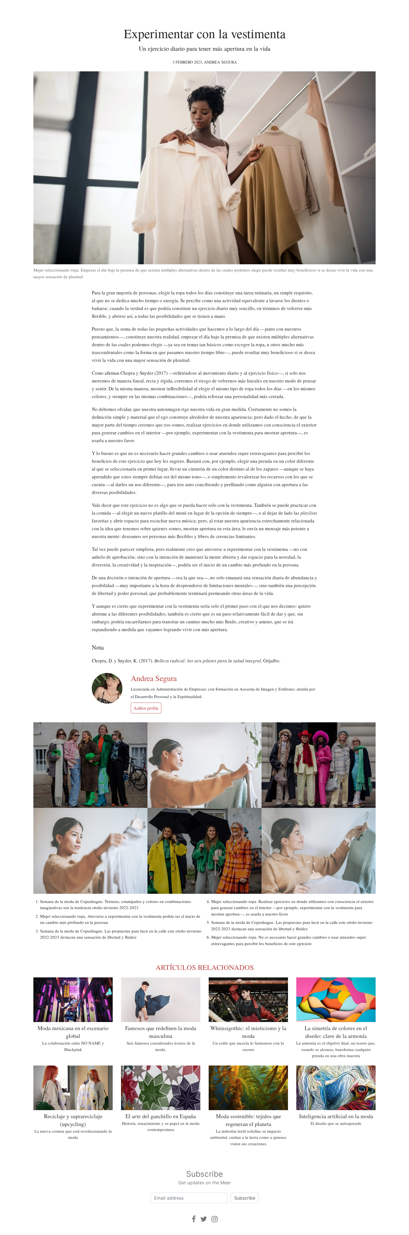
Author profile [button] (146, 708)
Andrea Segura (220, 62)
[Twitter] (203, 1219)
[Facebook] (193, 1219)
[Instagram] (214, 1219)
